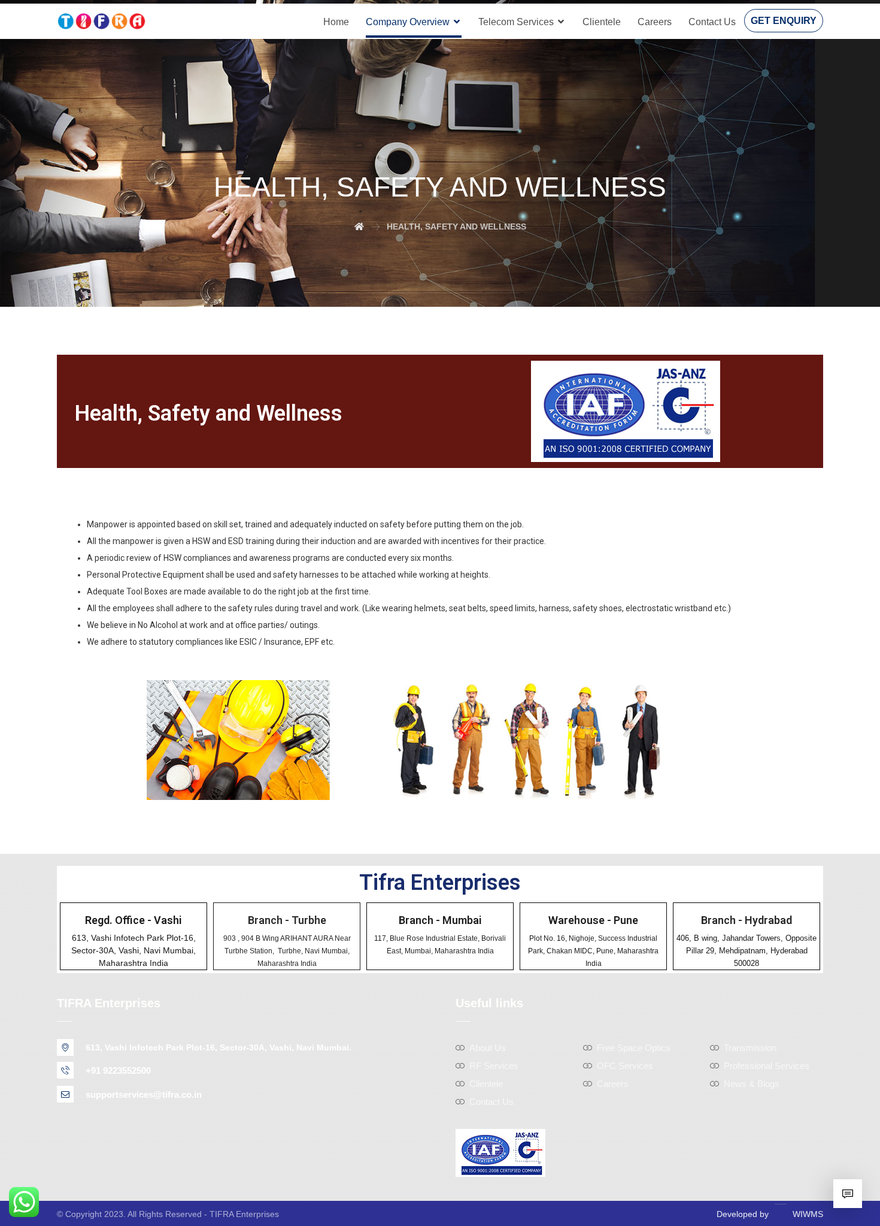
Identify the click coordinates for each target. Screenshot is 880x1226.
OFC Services (625, 1066)
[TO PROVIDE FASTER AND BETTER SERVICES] (102, 21)
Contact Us (491, 1102)
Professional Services (766, 1066)
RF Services (493, 1066)
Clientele (486, 1084)
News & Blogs (751, 1084)
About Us (487, 1048)
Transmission (750, 1048)
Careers (613, 1084)
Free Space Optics (633, 1048)
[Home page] (359, 226)
